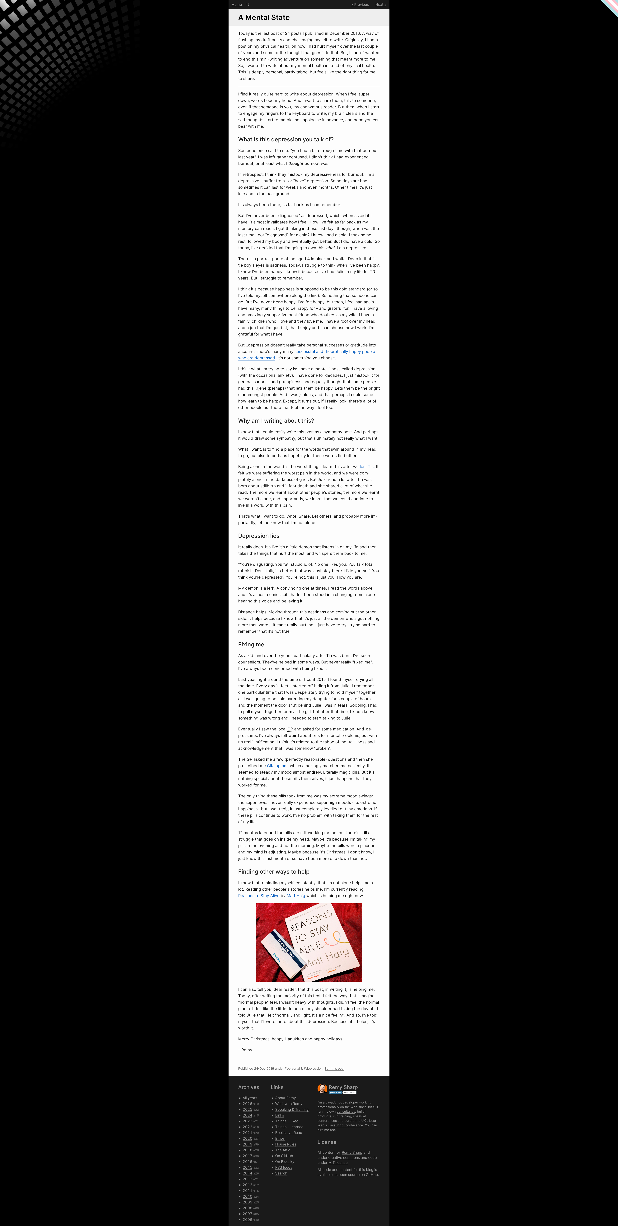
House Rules (285, 1144)
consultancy (346, 1111)
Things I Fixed (287, 1121)
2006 (247, 1219)
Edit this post (334, 1068)
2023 (247, 1121)
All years (250, 1098)
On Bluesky (284, 1161)
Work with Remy (288, 1103)
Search (247, 4)
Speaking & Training (292, 1109)
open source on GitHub (358, 1174)
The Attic (282, 1150)
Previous (361, 4)
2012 (247, 1185)
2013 (247, 1179)
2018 (247, 1150)
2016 (247, 1161)
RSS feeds (283, 1167)
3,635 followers (350, 1092)
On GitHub (284, 1156)
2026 (247, 1103)
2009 (247, 1202)
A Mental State (264, 17)
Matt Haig (296, 895)
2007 (247, 1214)
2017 (247, 1156)
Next (379, 4)
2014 (247, 1173)
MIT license (338, 1162)
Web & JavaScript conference (340, 1125)
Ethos (280, 1138)
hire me (323, 1130)
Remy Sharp (352, 1152)
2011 (247, 1190)
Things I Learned (289, 1127)
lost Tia (367, 466)
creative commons (344, 1157)
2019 (247, 1144)
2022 (247, 1127)
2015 (247, 1167)
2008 (247, 1208)
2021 (247, 1132)
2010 (247, 1196)
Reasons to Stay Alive (259, 895)
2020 (247, 1138)
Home (237, 4)
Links (279, 1115)
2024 (247, 1115)
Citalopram (277, 765)
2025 (247, 1109)
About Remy (285, 1098)
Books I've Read (288, 1132)
